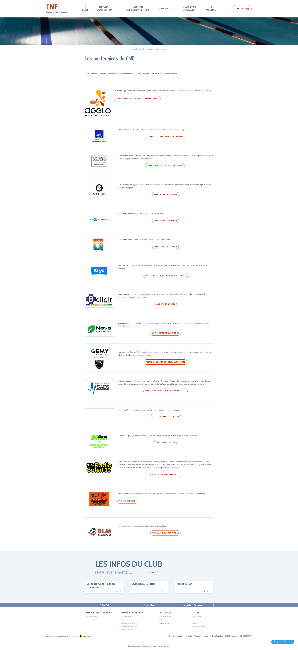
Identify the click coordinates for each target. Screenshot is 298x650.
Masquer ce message (282, 642)
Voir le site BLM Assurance (165, 533)
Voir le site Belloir (165, 304)
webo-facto (166, 646)
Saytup (145, 646)
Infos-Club (105, 605)
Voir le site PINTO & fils (165, 246)
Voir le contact (127, 501)
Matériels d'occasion (193, 605)
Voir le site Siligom (165, 443)
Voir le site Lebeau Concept (165, 417)
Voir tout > (151, 572)
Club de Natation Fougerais (57, 8)
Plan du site (51, 636)
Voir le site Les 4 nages (165, 220)
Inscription (149, 605)
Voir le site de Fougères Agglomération (137, 99)
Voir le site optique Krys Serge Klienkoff (165, 275)
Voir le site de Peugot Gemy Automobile (165, 362)
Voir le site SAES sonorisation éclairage (165, 391)
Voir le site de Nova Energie (165, 333)
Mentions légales (64, 636)
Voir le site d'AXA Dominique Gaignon (165, 137)
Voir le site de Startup (165, 194)
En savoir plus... (104, 587)
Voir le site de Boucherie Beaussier (165, 166)
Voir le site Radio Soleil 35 (165, 474)
